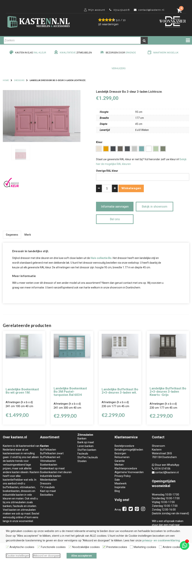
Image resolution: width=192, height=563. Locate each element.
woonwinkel (161, 486)
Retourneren (122, 457)
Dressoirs (19, 80)
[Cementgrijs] (162, 148)
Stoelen (82, 461)
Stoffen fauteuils (87, 457)
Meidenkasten (48, 479)
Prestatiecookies (116, 547)
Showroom (158, 445)
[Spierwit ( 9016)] (148, 148)
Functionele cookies (53, 547)
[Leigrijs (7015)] (127, 148)
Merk (27, 234)
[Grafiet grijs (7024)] (113, 148)
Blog (117, 490)
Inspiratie (120, 487)
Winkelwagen (131, 188)
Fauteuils (82, 453)
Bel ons (115, 219)
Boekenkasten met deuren (56, 472)
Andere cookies (172, 547)
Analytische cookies (22, 547)
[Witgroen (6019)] (155, 148)
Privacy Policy (123, 475)
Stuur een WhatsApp (167, 464)
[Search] (144, 40)
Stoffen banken (86, 449)
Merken (119, 464)
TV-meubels (47, 487)
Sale (117, 479)
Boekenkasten (48, 464)
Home (6, 80)
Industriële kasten (50, 475)
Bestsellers (46, 494)
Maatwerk (121, 483)
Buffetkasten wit (50, 457)
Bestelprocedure (124, 445)
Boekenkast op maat (52, 468)
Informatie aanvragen (115, 206)
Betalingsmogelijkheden (129, 449)
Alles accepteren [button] (81, 555)
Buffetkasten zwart (52, 453)
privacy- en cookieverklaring (161, 540)
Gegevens (12, 234)
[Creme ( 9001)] (98, 148)
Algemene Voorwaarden (129, 472)
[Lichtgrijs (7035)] (134, 148)
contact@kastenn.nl (167, 472)
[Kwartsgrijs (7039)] (120, 148)
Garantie (120, 460)
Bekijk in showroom (154, 206)
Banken (81, 438)
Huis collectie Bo (101, 257)
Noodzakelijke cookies (86, 547)
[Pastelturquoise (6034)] (141, 148)
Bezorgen (120, 453)
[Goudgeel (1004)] (106, 148)
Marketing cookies (145, 547)
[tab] (12, 235)
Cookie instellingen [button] (17, 555)
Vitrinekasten (48, 460)
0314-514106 (162, 468)
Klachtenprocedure (126, 468)
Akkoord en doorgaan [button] (46, 555)
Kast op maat (48, 490)
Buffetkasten (48, 449)
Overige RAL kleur (107, 170)
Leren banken (85, 446)
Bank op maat (85, 442)
